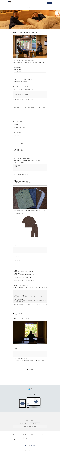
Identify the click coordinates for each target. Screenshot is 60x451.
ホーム (13, 434)
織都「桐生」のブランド (26, 437)
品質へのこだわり (25, 438)
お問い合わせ (41, 434)
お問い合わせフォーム (30, 369)
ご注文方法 (14, 439)
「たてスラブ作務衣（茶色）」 (43, 210)
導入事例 (32, 434)
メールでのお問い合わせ (35, 423)
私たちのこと (24, 434)
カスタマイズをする (30, 394)
